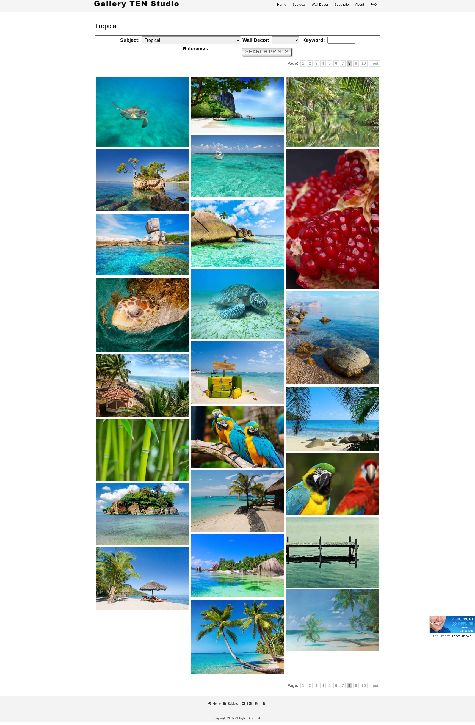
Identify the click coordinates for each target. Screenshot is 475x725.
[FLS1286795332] (142, 245)
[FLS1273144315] (142, 514)
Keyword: (313, 40)
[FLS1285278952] (142, 315)
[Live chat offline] (452, 632)
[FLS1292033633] (332, 112)
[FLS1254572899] (332, 620)
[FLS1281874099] (237, 372)
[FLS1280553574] (142, 385)
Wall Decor (320, 5)
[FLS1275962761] (332, 484)
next (374, 63)
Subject (233, 703)
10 (363, 63)
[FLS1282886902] (332, 337)
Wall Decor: (255, 40)
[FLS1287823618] (237, 233)
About (359, 5)
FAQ (373, 5)
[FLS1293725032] (142, 112)
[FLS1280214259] (332, 419)
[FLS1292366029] (237, 105)
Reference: (195, 49)
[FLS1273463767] (237, 501)
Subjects (298, 5)
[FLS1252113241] (237, 637)
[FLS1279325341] (237, 437)
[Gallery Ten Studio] (136, 4)
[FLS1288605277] (142, 180)
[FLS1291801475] (237, 166)
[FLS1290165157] (332, 219)
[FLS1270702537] (237, 565)
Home (281, 5)
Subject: (130, 40)
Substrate (342, 5)
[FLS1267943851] (142, 578)
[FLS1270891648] (332, 552)
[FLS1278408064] (142, 450)
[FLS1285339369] (237, 304)
